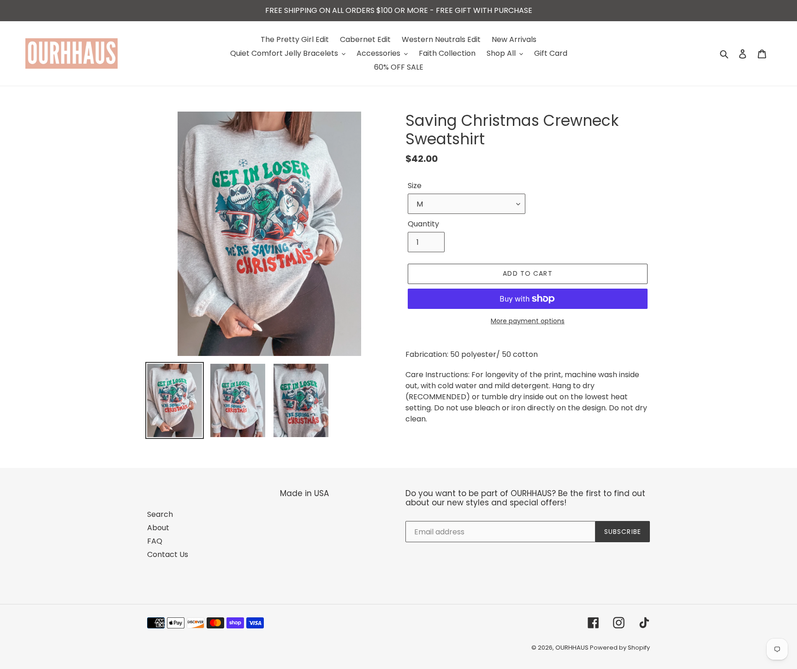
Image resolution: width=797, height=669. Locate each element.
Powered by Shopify (620, 647)
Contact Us (167, 554)
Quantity (423, 224)
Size (415, 185)
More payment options (528, 321)
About (158, 527)
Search (160, 514)
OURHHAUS (572, 647)
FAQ (154, 541)
